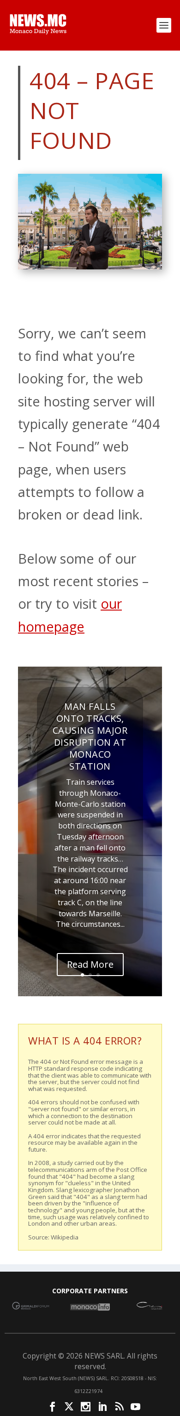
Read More (90, 964)
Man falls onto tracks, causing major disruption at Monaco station (90, 736)
